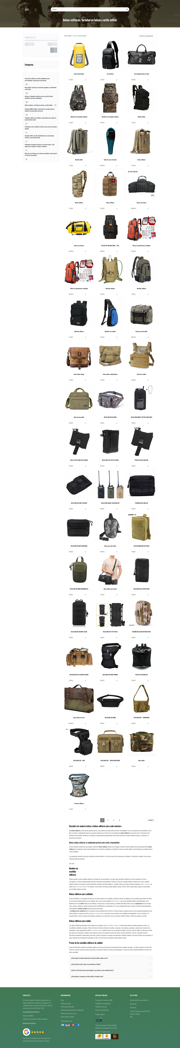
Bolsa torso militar (141, 374)
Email (155, 2)
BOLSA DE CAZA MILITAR (141, 675)
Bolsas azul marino (141, 202)
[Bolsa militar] (141, 741)
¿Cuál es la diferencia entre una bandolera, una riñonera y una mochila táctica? (92, 970)
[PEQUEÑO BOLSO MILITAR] (141, 484)
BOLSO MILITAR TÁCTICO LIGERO (110, 460)
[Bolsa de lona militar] (79, 398)
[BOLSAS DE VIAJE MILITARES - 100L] (110, 226)
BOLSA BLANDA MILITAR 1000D (141, 546)
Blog (62, 1000)
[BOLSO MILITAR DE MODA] (110, 398)
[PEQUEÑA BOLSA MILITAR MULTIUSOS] (141, 612)
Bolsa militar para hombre (110, 589)
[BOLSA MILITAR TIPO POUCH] (110, 612)
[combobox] (88, 9)
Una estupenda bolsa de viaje (141, 74)
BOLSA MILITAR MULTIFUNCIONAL (79, 546)
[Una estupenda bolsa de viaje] (141, 55)
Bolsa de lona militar (79, 417)
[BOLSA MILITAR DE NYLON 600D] (141, 570)
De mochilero (110, 74)
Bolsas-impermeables (81, 886)
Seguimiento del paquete (103, 1003)
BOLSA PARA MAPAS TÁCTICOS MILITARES (141, 417)
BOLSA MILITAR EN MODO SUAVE (79, 632)
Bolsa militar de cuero (79, 717)
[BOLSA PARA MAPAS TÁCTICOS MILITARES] (141, 398)
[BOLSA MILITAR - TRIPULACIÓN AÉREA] (110, 741)
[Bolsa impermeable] (79, 55)
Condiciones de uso (101, 1006)
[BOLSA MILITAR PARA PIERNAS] (110, 655)
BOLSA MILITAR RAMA (110, 717)
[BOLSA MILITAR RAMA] (110, 698)
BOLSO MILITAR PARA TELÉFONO (79, 503)
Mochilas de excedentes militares (79, 117)
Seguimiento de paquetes (145, 2)
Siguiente (150, 820)
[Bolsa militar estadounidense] (110, 355)
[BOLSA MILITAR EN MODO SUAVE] (79, 612)
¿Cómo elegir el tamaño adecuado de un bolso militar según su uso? (89, 958)
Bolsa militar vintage (79, 374)
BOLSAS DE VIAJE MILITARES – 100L (110, 245)
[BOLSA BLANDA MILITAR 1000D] (141, 527)
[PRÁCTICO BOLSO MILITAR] (141, 441)
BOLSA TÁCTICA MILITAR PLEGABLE (79, 460)
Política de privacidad (67, 1006)
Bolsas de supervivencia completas (141, 245)
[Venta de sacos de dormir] (110, 140)
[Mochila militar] (141, 98)
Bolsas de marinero (79, 245)
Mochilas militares (110, 288)
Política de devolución (102, 1010)
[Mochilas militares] (110, 269)
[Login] (148, 9)
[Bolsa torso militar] (141, 355)
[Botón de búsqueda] (127, 9)
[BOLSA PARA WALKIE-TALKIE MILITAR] (110, 484)
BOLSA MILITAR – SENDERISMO (141, 717)
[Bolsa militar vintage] (79, 355)
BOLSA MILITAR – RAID (79, 760)
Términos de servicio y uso (69, 1013)
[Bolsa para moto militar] (141, 312)
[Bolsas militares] (141, 140)
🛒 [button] (85, 80)
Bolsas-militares (145, 884)
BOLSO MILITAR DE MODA (110, 417)
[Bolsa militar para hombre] (110, 570)
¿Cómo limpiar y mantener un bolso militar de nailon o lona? (87, 976)
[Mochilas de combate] (110, 312)
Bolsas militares (142, 160)
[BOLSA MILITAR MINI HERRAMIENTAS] (79, 570)
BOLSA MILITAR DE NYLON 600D (141, 589)
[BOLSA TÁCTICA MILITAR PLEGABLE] (79, 441)
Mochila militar (141, 117)
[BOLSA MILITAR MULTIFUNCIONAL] (79, 527)
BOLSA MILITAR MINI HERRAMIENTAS (79, 589)
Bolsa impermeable (79, 74)
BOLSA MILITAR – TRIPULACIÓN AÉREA (110, 760)
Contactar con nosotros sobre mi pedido (35, 1019)
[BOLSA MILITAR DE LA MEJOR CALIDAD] (79, 655)
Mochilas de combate (110, 331)
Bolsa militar (141, 760)
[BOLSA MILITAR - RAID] (79, 741)
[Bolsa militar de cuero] (79, 698)
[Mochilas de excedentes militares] (79, 98)
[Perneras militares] (79, 784)
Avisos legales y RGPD (67, 1016)
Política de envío (66, 1003)
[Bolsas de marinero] (79, 226)
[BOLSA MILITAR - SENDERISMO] (141, 698)
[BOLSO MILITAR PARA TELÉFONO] (79, 484)
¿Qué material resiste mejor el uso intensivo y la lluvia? (86, 964)
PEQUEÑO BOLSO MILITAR (141, 503)
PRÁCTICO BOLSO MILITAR (141, 460)
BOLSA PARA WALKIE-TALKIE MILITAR (110, 503)
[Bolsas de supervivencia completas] (141, 226)
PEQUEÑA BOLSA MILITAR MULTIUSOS (141, 632)
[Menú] (156, 9)
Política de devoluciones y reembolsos (72, 1010)
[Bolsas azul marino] (141, 183)
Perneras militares (79, 803)
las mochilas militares (97, 930)
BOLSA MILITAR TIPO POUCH (110, 632)
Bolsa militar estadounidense (110, 374)
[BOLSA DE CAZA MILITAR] (141, 655)
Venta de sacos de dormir (110, 160)
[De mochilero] (110, 55)
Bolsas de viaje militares (98, 913)
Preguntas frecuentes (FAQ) (103, 1000)
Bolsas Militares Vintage (112, 925)
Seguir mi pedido (28, 1015)
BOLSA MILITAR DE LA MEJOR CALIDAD (79, 675)
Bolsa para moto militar (141, 331)
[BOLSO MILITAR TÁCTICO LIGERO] (110, 441)
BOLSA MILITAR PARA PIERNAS (110, 675)
